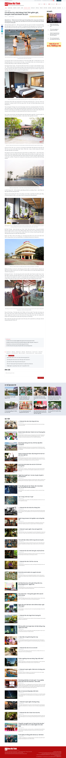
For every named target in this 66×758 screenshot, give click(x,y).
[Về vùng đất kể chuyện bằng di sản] (54, 405)
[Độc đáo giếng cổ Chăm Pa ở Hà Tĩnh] (11, 405)
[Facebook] (2, 27)
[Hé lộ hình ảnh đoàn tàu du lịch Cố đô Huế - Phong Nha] (11, 468)
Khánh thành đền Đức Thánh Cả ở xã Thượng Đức (54, 25)
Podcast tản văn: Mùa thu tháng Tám (29, 507)
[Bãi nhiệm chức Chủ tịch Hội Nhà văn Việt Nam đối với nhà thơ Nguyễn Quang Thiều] (54, 391)
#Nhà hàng (23, 351)
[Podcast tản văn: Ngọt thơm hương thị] (11, 619)
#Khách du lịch (18, 351)
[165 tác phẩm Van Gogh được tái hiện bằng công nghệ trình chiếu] (11, 630)
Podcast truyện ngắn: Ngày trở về (10, 397)
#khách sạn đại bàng (38, 353)
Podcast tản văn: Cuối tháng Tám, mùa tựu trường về (40, 398)
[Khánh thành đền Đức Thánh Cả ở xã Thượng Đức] (11, 435)
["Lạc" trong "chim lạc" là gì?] (11, 500)
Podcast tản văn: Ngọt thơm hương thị (30, 615)
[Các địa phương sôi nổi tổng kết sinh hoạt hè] (25, 405)
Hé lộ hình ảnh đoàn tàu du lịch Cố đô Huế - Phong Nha (30, 465)
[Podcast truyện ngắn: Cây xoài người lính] (11, 532)
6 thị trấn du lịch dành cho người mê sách (29, 572)
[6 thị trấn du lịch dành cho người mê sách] (11, 576)
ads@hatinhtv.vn (58, 756)
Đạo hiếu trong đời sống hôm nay (28, 637)
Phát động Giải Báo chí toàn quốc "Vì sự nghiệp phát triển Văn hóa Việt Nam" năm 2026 (31, 680)
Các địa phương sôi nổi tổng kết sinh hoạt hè (55, 39)
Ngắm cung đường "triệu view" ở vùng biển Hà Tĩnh (19, 365)
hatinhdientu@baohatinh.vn (57, 754)
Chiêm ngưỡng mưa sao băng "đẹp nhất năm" (31, 658)
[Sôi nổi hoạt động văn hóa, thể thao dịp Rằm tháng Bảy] (11, 446)
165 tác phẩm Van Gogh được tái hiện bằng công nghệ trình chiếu (31, 627)
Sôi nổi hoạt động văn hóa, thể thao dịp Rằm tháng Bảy (30, 443)
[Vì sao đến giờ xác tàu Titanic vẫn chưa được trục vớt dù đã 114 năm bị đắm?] (11, 489)
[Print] (2, 34)
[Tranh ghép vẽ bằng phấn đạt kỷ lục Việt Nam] (11, 738)
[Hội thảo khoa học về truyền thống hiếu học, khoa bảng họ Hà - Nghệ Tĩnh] (11, 586)
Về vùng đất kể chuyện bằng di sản (54, 411)
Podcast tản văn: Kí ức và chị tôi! (28, 648)
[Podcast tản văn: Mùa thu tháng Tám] (11, 511)
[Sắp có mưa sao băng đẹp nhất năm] (11, 694)
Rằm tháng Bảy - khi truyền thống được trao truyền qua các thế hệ (24, 398)
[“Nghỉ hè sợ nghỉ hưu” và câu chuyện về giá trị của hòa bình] (11, 479)
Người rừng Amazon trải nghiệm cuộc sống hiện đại (31, 519)
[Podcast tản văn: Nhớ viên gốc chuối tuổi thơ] (11, 554)
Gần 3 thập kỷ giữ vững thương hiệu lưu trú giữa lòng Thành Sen (20, 363)
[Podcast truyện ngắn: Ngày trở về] (11, 391)
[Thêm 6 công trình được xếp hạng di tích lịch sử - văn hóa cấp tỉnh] (11, 457)
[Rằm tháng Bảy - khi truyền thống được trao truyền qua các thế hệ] (25, 391)
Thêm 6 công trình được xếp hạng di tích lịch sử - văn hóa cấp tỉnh (55, 34)
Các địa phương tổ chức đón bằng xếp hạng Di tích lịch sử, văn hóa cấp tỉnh (40, 412)
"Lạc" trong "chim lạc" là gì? (25, 497)
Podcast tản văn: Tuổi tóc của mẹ (28, 561)
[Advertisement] (24, 328)
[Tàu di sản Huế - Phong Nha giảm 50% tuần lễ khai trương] (11, 597)
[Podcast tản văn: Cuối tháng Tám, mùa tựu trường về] (40, 391)
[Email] (2, 31)
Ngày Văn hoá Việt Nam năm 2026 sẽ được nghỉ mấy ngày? (31, 605)
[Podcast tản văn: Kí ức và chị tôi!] (11, 651)
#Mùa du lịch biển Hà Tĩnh (30, 353)
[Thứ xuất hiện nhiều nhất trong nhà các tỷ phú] (11, 543)
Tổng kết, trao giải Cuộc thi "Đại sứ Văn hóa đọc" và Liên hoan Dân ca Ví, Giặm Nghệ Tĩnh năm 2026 (31, 725)
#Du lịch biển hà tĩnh (14, 353)
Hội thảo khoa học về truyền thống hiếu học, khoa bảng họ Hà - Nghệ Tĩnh (30, 583)
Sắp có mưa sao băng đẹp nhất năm (28, 691)
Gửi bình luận (40, 377)
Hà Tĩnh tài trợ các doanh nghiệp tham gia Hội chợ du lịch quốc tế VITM (20, 340)
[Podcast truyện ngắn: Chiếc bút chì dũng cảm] (11, 673)
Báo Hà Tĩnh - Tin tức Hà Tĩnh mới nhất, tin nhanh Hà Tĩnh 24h (15, 4)
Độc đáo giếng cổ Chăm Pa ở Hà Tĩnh (54, 30)
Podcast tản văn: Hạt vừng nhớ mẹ (29, 421)
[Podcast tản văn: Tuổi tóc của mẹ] (11, 565)
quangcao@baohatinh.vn (52, 756)
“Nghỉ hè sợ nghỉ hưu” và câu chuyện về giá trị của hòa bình (30, 476)
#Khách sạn (13, 351)
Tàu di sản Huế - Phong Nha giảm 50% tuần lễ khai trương (30, 594)
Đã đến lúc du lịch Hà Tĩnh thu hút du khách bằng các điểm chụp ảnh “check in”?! (22, 342)
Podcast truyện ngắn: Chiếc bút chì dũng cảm (32, 669)
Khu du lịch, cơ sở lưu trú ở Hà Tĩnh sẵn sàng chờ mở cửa (17, 344)
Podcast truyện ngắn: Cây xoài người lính (30, 529)
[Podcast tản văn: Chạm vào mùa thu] (11, 716)
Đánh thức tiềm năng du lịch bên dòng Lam (16, 361)
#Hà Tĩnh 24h (8, 351)
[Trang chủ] (6, 8)
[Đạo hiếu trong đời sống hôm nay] (11, 640)
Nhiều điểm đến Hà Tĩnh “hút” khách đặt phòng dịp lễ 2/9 (18, 357)
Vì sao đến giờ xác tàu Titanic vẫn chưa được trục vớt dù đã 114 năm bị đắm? (30, 486)
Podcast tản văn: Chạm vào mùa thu (29, 712)
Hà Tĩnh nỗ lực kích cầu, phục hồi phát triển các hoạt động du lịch (19, 345)
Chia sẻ (2, 24)
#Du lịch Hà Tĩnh (35, 351)
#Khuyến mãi (8, 353)
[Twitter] (2, 29)
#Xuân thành (40, 351)
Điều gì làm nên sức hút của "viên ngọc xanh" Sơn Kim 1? (19, 359)
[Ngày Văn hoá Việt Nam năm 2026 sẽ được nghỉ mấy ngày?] (11, 608)
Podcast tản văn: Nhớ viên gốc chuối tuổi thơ (31, 550)
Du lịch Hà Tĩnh (11, 355)
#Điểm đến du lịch (29, 351)
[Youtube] (53, 0)
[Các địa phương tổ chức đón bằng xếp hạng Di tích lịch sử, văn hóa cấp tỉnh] (40, 405)
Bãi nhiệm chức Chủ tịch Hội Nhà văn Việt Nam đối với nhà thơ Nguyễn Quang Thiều (55, 20)
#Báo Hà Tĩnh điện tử (22, 353)
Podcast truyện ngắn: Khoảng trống (29, 702)
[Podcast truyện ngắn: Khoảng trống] (11, 705)
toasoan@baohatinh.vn (57, 755)
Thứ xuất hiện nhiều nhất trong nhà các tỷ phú (31, 540)
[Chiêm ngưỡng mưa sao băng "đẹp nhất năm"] (11, 662)
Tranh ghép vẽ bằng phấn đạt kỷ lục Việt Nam (31, 734)
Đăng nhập (59, 0)
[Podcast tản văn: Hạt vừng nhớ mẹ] (11, 425)
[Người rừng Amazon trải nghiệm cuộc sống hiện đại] (11, 522)
